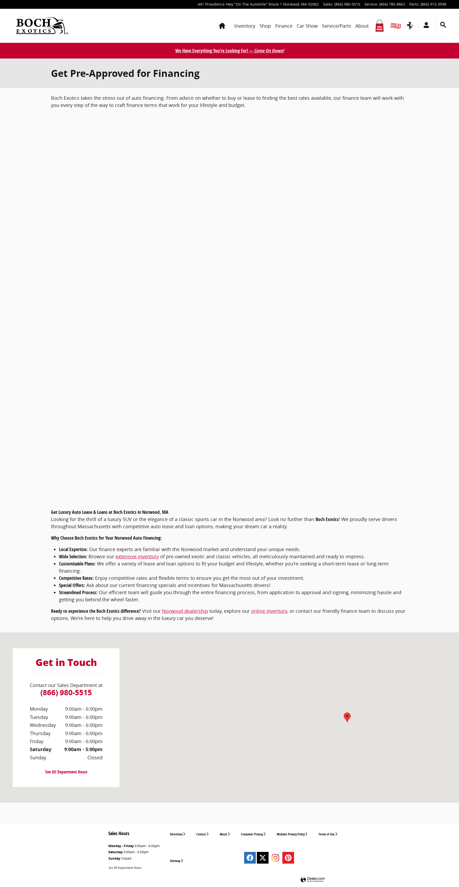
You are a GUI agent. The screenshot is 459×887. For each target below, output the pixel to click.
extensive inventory (137, 556)
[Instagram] (275, 858)
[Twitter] (263, 858)
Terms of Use (326, 834)
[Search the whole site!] (443, 25)
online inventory (269, 611)
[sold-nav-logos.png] (395, 25)
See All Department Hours (66, 772)
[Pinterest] (288, 858)
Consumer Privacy (252, 834)
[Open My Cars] (424, 26)
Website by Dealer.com (313, 880)
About (223, 834)
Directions (176, 834)
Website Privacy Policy (291, 834)
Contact (201, 834)
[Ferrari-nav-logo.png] (409, 26)
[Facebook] (250, 858)
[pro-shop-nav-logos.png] (379, 25)
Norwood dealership (185, 611)
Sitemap (175, 861)
